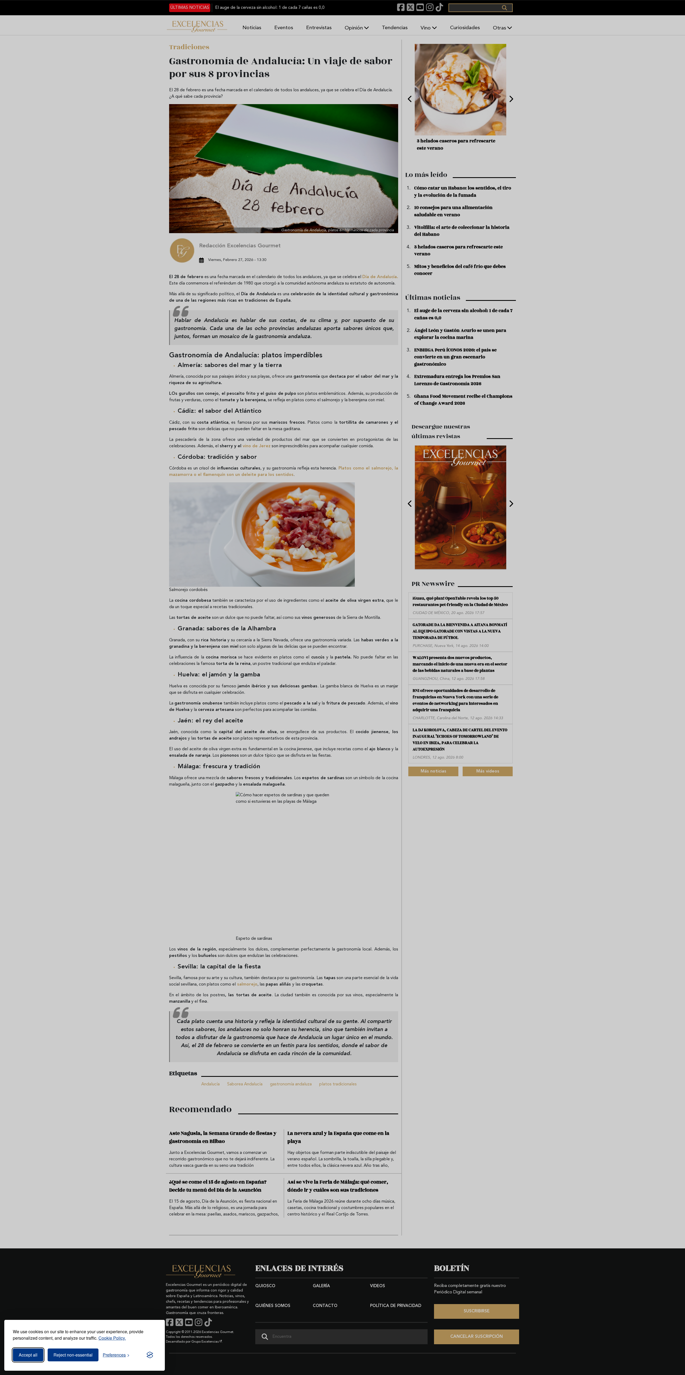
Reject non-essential (73, 1355)
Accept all (28, 1355)
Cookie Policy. (112, 1338)
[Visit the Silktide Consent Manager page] (149, 1355)
